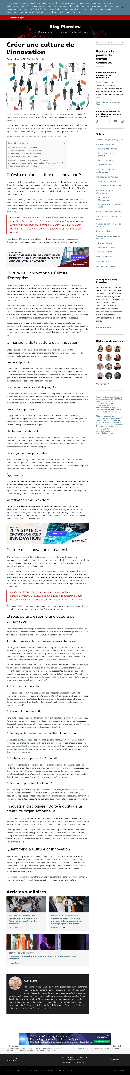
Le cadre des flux (106, 160)
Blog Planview (65, 26)
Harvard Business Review (41, 571)
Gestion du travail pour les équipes (108, 237)
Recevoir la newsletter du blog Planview (108, 103)
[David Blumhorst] (117, 361)
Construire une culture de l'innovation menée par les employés (23, 919)
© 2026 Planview (13, 1070)
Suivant (101, 1047)
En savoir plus (105, 328)
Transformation (105, 165)
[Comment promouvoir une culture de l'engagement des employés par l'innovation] (69, 904)
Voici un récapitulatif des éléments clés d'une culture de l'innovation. (36, 136)
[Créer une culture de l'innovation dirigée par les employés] (26, 904)
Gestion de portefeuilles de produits (108, 225)
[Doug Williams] (100, 361)
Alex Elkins (41, 59)
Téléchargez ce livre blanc (17, 876)
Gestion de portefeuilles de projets (108, 217)
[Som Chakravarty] (117, 370)
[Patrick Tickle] (109, 361)
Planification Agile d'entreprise (104, 191)
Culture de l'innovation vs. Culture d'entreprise (28, 150)
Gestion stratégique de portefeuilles (106, 170)
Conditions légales (31, 1070)
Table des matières (18, 143)
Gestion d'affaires (104, 231)
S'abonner (116, 1060)
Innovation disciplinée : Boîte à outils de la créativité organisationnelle (37, 163)
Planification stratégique (107, 177)
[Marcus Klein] (100, 370)
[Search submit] (122, 43)
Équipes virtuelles (106, 252)
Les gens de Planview (106, 266)
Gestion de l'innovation (108, 181)
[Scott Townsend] (109, 370)
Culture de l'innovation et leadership (24, 156)
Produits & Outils (104, 257)
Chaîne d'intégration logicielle (110, 139)
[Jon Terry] (109, 352)
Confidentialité (48, 1070)
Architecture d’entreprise (109, 186)
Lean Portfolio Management (104, 198)
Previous (33, 1048)
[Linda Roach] (100, 379)
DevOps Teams (105, 243)
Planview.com (17, 18)
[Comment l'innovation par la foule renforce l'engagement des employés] (47, 942)
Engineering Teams (107, 247)
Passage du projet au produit (107, 154)
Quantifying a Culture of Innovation (24, 166)
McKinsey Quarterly (59, 677)
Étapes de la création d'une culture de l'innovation (29, 160)
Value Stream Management (108, 212)
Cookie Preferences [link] (65, 1070)
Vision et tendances (105, 144)
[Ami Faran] (109, 379)
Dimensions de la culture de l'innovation (26, 153)
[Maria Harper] (100, 352)
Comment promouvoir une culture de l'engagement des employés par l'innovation (67, 919)
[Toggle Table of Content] (62, 144)
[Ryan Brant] (117, 379)
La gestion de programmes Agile (110, 205)
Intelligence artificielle (108, 149)
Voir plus (101, 384)
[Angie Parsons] (117, 352)
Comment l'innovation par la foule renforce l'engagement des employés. (42, 956)
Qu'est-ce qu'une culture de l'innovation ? (26, 147)
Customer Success (104, 261)
